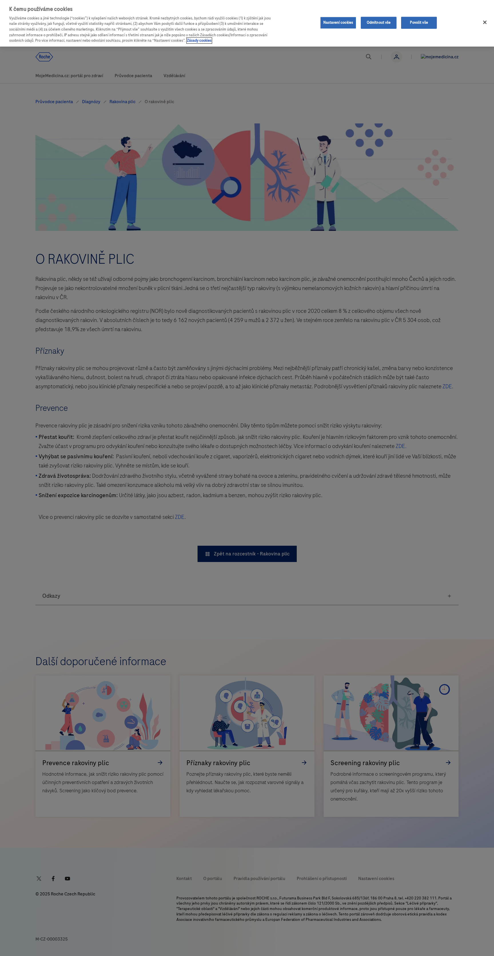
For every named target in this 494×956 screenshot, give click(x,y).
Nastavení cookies (338, 22)
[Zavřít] (485, 22)
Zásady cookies (199, 40)
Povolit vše (419, 22)
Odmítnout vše (379, 22)
